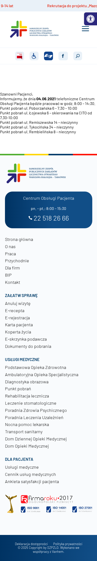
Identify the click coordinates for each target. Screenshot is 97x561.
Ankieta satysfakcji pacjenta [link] (32, 481)
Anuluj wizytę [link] (18, 303)
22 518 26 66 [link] (51, 218)
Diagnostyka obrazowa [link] (26, 381)
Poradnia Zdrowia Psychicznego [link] (36, 410)
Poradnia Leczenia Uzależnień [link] (34, 417)
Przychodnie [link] (17, 260)
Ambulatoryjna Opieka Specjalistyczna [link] (41, 374)
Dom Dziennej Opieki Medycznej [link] (36, 438)
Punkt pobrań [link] (18, 388)
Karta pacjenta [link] (19, 324)
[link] (90, 18)
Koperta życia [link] (18, 331)
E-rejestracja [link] (17, 317)
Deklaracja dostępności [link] (31, 544)
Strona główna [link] (19, 239)
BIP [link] (8, 275)
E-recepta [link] (14, 310)
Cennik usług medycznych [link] (30, 474)
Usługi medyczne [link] (22, 467)
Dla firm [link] (12, 267)
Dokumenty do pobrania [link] (28, 346)
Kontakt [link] (12, 282)
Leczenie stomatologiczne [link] (30, 403)
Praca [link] (10, 253)
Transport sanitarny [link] (24, 431)
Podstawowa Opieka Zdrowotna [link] (35, 367)
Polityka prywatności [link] (67, 544)
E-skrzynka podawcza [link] (26, 339)
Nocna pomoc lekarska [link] (27, 424)
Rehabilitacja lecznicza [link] (27, 395)
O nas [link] (10, 246)
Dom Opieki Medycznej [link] (27, 446)
